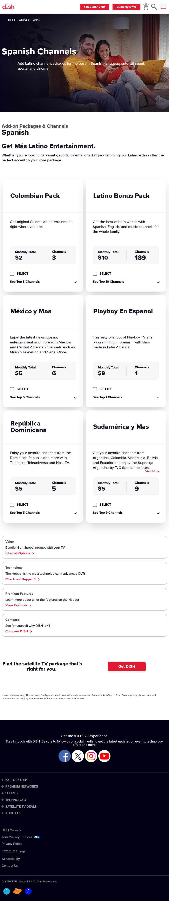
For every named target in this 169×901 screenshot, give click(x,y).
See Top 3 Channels (25, 281)
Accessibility (11, 858)
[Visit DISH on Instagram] (91, 756)
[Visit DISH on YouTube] (104, 756)
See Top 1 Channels (107, 397)
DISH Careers (11, 830)
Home (11, 20)
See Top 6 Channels (25, 397)
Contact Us (10, 865)
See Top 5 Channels (25, 512)
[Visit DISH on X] (78, 756)
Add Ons (24, 20)
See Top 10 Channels (108, 281)
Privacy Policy (12, 843)
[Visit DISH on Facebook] (65, 756)
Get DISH (126, 667)
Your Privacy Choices (17, 837)
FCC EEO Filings (13, 851)
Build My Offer (126, 7)
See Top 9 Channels (108, 512)
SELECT (22, 273)
